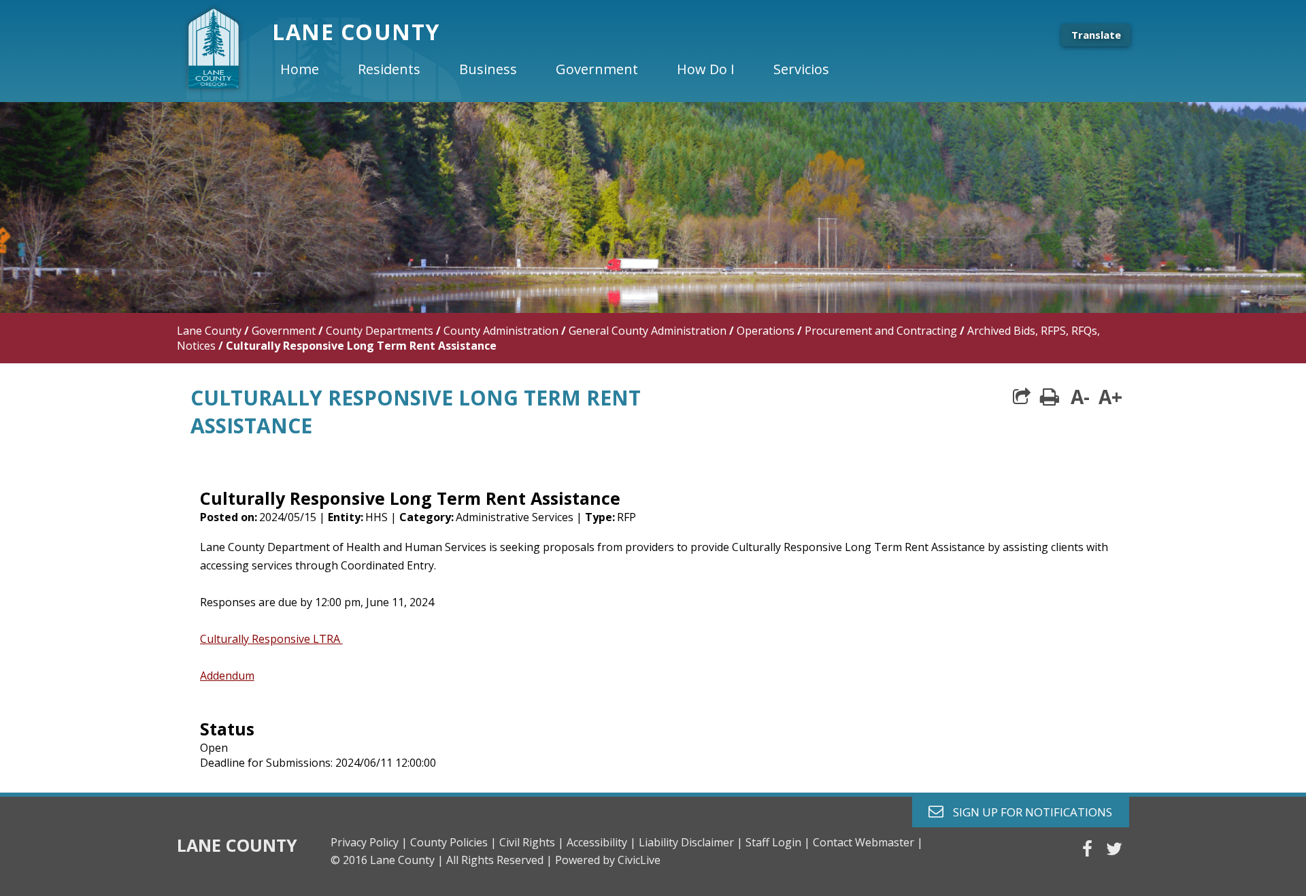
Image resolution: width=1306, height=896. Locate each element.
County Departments (379, 330)
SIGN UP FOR (1027, 811)
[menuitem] (311, 69)
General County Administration (647, 330)
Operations (765, 330)
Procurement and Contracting (881, 330)
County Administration (500, 330)
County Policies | (453, 842)
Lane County (209, 330)
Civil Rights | (531, 842)
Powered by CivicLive (607, 859)
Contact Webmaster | (868, 842)
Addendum (227, 675)
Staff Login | (778, 842)
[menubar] (566, 69)
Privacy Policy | (369, 842)
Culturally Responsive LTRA (271, 638)
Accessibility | (601, 842)
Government (284, 330)
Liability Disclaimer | (691, 842)
